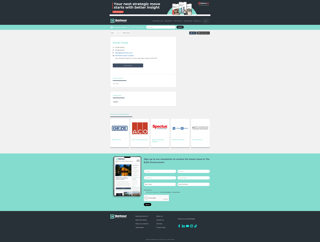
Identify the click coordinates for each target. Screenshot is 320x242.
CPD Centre (178, 21)
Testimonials (139, 227)
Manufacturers (158, 21)
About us (159, 216)
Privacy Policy (148, 190)
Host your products (141, 224)
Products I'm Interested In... (137, 27)
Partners (159, 224)
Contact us (160, 220)
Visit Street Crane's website (124, 55)
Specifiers (168, 21)
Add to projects (204, 33)
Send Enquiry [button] (128, 65)
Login (206, 21)
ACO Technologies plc (140, 140)
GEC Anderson (197, 140)
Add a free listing (141, 220)
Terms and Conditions (165, 192)
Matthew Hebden (178, 140)
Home (112, 32)
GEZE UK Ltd (116, 140)
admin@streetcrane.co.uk (123, 53)
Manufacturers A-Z (141, 216)
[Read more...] (119, 128)
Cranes (116, 101)
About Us (197, 21)
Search (180, 27)
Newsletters (188, 21)
